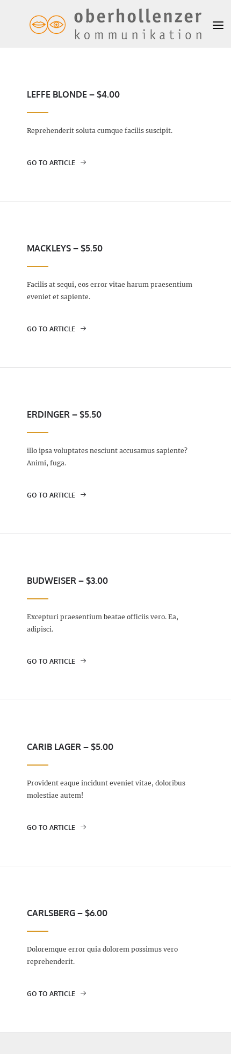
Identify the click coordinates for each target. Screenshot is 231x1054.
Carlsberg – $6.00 (67, 913)
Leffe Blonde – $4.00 (73, 94)
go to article (52, 163)
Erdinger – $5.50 (64, 414)
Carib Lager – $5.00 (70, 746)
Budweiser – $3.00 (67, 580)
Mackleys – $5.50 (65, 248)
